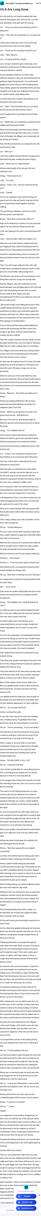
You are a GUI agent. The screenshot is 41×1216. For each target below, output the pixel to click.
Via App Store (27, 1202)
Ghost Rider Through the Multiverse (19, 3)
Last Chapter (10, 1210)
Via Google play (27, 1208)
